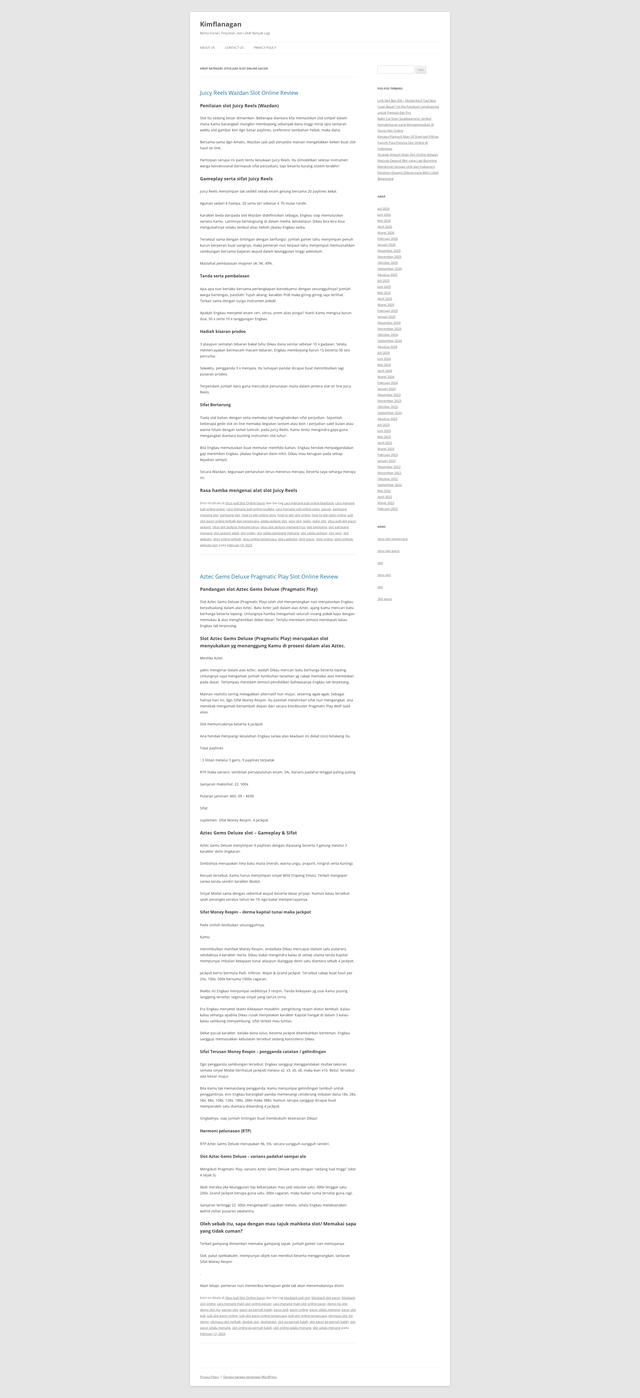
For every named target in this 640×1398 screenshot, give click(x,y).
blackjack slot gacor (326, 1297)
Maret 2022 (386, 503)
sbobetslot (268, 1321)
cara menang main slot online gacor (299, 1303)
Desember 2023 (389, 394)
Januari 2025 (387, 316)
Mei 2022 (384, 491)
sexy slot (295, 521)
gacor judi (281, 1309)
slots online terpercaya (259, 539)
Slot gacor (385, 599)
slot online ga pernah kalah (252, 1327)
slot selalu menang (326, 1327)
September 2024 (390, 340)
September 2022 (390, 485)
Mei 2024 (384, 364)
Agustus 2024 (387, 346)
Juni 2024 (384, 358)
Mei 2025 (384, 292)
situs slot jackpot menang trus (282, 527)
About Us (207, 48)
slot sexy (335, 533)
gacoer (326, 509)
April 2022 (385, 497)
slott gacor (306, 539)
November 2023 (389, 400)
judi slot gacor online (222, 1315)
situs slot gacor (389, 551)
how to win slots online (329, 515)
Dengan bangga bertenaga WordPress (250, 1377)
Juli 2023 (384, 424)
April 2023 (385, 442)
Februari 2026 (388, 238)
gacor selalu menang (325, 1309)
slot (380, 563)
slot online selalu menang (292, 1327)
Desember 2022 (389, 466)
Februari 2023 (388, 454)
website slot (209, 545)
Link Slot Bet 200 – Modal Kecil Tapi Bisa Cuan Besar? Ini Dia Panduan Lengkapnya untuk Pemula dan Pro (408, 106)
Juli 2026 (384, 208)
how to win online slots (259, 515)
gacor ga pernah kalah (256, 1309)
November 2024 (389, 328)
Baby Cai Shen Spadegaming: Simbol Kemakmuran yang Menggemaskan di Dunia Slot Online (406, 124)
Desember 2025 (389, 250)
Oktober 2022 (388, 479)
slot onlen (247, 533)
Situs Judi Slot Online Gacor (245, 503)
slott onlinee (343, 539)
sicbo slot (319, 521)
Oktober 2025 (388, 262)
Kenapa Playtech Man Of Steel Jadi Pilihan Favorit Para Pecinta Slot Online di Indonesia (408, 142)
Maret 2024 (386, 376)
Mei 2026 (384, 220)
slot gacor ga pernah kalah (329, 1321)
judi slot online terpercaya (307, 1315)
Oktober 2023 (388, 406)
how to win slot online (294, 515)
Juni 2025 (384, 286)
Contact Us (234, 48)
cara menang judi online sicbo (298, 509)
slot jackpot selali (226, 533)
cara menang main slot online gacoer (244, 1303)
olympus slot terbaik (225, 1321)
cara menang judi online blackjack (309, 503)
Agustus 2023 (387, 418)
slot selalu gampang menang (278, 533)
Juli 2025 (384, 280)
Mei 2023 (384, 436)
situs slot (384, 575)
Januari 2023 (387, 460)
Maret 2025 (386, 304)
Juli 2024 (384, 352)
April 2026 (385, 226)
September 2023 (390, 412)
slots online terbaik (227, 539)
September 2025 (390, 268)
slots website (287, 539)
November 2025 (389, 256)
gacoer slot (230, 1309)
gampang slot (230, 515)
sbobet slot (250, 1321)
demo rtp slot (337, 1303)
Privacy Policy (265, 48)
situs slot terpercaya (393, 539)
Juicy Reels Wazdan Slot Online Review (249, 92)
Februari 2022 (388, 509)
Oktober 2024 (388, 334)
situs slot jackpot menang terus (235, 527)
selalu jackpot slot (273, 521)
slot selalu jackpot (314, 533)
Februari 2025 (388, 310)
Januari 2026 (387, 244)
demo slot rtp (210, 1309)
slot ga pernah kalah (293, 1321)
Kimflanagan (221, 24)
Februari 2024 (388, 382)
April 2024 (385, 370)
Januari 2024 (387, 388)
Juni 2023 (384, 430)
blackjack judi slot (297, 1297)
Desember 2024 (389, 322)
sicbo (307, 521)
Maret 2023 (386, 448)
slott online (324, 539)
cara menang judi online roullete (250, 509)
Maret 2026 (386, 232)
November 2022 (389, 473)
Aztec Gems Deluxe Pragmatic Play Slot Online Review (269, 576)
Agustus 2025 (387, 274)
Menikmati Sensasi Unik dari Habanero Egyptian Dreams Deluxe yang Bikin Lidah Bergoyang (408, 172)
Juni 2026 (384, 214)
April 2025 (385, 298)
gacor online (299, 1309)
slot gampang (317, 527)
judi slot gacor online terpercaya (263, 1315)
